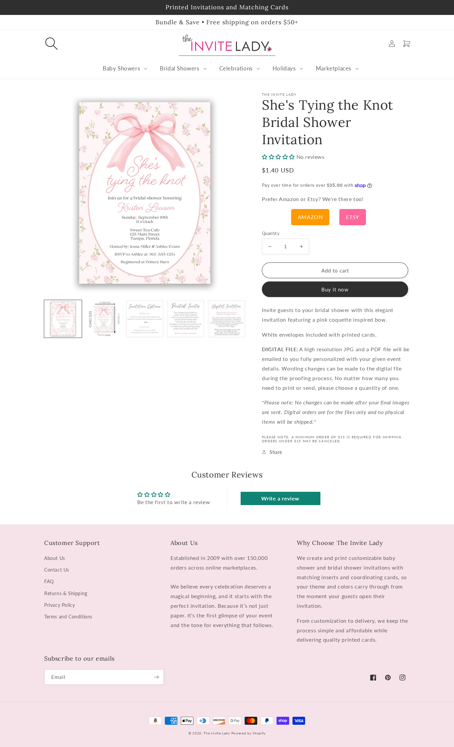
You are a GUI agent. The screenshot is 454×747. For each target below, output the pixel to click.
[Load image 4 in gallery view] (185, 319)
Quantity (271, 233)
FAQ (49, 581)
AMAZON (310, 217)
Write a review (280, 498)
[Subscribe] (156, 677)
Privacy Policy (59, 605)
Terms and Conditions (68, 616)
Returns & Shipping (65, 593)
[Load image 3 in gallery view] (145, 319)
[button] (51, 43)
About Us (54, 558)
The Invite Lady (216, 733)
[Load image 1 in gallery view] (63, 319)
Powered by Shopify (248, 733)
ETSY (352, 217)
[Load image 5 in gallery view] (226, 319)
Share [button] (276, 452)
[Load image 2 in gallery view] (104, 319)
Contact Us (56, 570)
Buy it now (335, 289)
